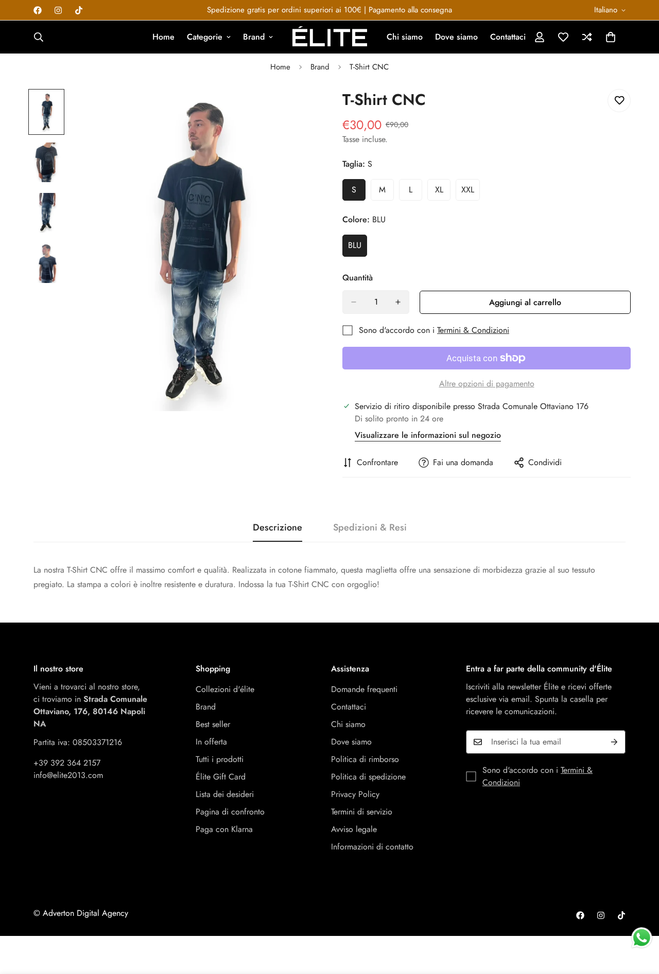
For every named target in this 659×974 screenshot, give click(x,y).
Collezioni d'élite (225, 689)
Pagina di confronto (230, 812)
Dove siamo (456, 37)
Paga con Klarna (224, 829)
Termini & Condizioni (473, 330)
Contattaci (508, 37)
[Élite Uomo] (329, 37)
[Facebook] (37, 10)
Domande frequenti (364, 689)
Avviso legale (354, 829)
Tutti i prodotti (220, 759)
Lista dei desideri (225, 794)
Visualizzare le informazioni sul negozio (428, 435)
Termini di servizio (361, 812)
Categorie (204, 37)
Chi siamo (405, 37)
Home (163, 37)
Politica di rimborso (365, 759)
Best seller (213, 724)
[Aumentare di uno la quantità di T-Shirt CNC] (398, 302)
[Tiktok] (79, 10)
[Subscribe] (614, 742)
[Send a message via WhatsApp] (642, 938)
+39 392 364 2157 (66, 763)
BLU (357, 248)
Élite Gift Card (221, 777)
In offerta (211, 742)
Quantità (357, 278)
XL (442, 192)
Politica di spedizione (368, 777)
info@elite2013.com (68, 775)
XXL (470, 192)
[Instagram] (58, 10)
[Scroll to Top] (639, 918)
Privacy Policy (355, 794)
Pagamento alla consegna (410, 9)
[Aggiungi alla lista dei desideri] (619, 100)
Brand (254, 37)
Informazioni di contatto (372, 847)
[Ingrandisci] (294, 110)
